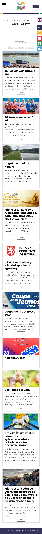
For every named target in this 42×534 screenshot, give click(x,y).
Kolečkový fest (14, 357)
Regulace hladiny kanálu (16, 165)
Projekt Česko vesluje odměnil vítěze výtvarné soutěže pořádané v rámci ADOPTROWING (19, 439)
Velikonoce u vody (17, 389)
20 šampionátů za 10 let (19, 119)
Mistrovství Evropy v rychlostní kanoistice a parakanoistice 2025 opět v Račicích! (20, 214)
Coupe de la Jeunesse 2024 (19, 313)
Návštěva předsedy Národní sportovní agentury (18, 265)
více (21, 93)
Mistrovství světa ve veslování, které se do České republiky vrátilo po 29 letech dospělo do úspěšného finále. (20, 495)
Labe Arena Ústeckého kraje (12, 20)
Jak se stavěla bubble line (19, 72)
